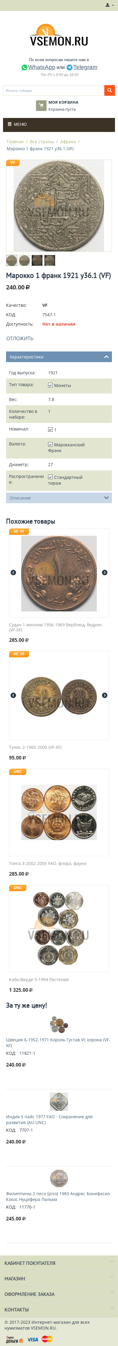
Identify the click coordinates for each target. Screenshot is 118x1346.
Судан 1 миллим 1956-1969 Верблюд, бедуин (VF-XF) (55, 627)
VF (13, 162)
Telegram (85, 67)
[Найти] (109, 90)
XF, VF (19, 531)
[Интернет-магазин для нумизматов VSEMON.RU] (59, 34)
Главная (15, 141)
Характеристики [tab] (27, 357)
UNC (18, 771)
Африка (68, 141)
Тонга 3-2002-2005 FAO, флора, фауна (47, 863)
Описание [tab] (20, 498)
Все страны (42, 141)
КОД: (11, 314)
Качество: (16, 305)
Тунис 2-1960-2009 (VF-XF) (35, 747)
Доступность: (20, 324)
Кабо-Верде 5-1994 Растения (39, 979)
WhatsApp (41, 67)
